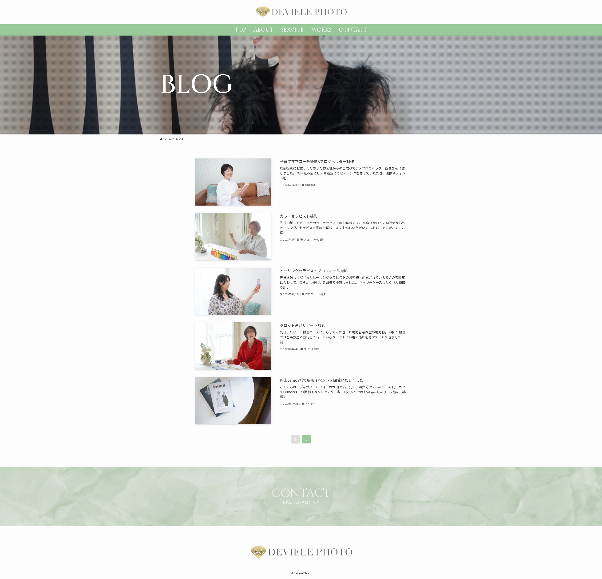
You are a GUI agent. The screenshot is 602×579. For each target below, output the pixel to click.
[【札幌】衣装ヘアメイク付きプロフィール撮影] (301, 12)
